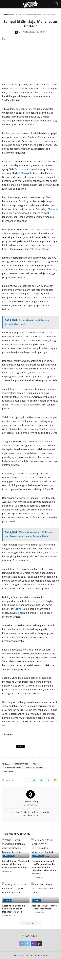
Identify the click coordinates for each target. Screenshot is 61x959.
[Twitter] (34, 780)
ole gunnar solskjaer (35, 768)
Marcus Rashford (30, 173)
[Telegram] (48, 780)
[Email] (55, 780)
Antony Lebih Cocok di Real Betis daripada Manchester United (13, 908)
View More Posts (30, 805)
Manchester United (13, 768)
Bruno (18, 608)
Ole (17, 569)
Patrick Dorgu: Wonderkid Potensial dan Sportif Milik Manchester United (15, 864)
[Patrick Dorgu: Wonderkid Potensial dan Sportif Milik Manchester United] (16, 848)
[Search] (56, 4)
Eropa (7, 900)
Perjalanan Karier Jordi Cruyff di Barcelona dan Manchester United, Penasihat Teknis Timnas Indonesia (44, 867)
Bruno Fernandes (21, 764)
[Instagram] (33, 943)
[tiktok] (39, 943)
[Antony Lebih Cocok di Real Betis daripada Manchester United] (16, 892)
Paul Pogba (25, 201)
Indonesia (9, 856)
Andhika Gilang (29, 32)
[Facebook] (27, 780)
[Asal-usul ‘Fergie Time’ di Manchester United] (45, 892)
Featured (37, 764)
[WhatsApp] (41, 780)
